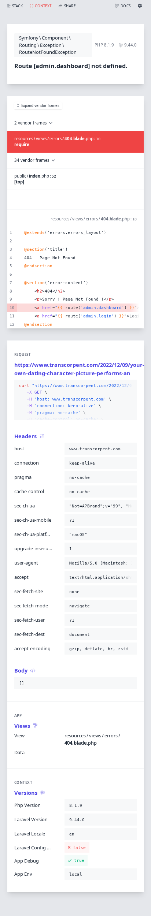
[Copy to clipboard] (129, 386)
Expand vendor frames (40, 105)
